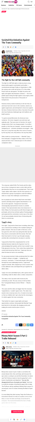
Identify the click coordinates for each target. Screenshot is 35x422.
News (3, 11)
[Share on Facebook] (5, 47)
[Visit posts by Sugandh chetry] (3, 52)
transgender (5, 318)
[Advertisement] (17, 25)
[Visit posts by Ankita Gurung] (3, 347)
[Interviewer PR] (11, 1)
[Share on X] (8, 47)
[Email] (10, 47)
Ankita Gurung (9, 346)
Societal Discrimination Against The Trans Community (16, 316)
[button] (3, 1)
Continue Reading (17, 411)
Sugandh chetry (9, 51)
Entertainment (6, 332)
